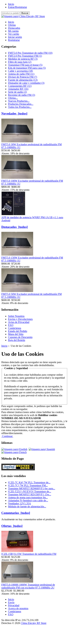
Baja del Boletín (16, 340)
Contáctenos (14, 328)
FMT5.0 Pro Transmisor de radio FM (30, 52)
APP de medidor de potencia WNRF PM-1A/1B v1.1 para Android (32, 219)
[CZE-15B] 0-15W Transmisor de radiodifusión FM (28, 554)
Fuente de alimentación (23, 80)
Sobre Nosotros (16, 316)
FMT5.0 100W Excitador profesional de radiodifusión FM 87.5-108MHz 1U (32, 182)
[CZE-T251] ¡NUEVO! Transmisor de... (29, 491)
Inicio (11, 4)
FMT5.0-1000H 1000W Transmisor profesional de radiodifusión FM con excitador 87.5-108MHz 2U (28, 586)
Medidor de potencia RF (23, 58)
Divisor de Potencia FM (22, 76)
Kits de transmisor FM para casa (27, 67)
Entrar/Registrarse (17, 7)
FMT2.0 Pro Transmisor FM (25, 55)
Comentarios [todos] (15, 513)
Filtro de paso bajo (19, 61)
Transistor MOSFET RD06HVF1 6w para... (31, 488)
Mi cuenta (13, 31)
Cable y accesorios (20, 70)
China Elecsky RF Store (33, 623)
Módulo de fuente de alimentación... (27, 506)
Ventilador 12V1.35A (19, 503)
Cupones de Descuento (20, 337)
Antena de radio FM (21, 73)
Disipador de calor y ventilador (26, 83)
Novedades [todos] (14, 113)
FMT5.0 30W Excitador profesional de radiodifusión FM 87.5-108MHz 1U (31, 146)
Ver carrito (13, 34)
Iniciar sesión (15, 37)
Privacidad (13, 605)
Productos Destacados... (20, 104)
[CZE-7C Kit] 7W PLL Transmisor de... (29, 482)
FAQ (10, 325)
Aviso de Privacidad (18, 322)
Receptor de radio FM (21, 95)
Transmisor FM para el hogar (25, 64)
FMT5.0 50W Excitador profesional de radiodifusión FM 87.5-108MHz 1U (31, 295)
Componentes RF (19, 86)
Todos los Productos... (19, 107)
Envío (11, 602)
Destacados (14, 28)
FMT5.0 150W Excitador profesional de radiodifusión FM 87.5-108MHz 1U (32, 259)
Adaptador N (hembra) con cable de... (28, 500)
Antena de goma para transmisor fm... (28, 497)
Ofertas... (13, 98)
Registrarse (14, 40)
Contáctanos (14, 611)
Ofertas (12, 25)
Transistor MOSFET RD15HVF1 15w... (29, 494)
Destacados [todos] (14, 227)
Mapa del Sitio (15, 334)
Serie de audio (17, 92)
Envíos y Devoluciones (20, 319)
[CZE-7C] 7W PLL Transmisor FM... (28, 485)
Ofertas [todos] (11, 526)
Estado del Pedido (17, 331)
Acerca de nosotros (18, 608)
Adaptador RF (18, 89)
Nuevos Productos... (18, 101)
